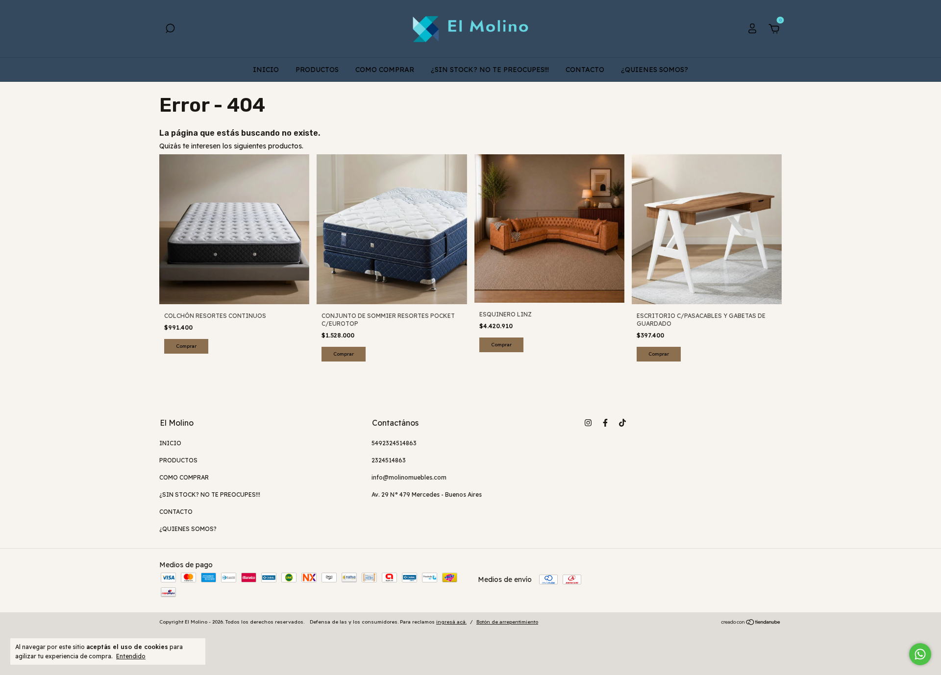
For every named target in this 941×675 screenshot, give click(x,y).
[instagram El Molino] (588, 423)
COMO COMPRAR (384, 69)
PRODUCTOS (317, 69)
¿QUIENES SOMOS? (654, 69)
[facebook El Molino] (605, 423)
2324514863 (388, 460)
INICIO (266, 69)
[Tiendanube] (751, 623)
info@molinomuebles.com (408, 477)
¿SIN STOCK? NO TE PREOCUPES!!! (490, 69)
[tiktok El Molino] (622, 423)
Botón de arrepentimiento (507, 622)
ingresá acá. (451, 622)
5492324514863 (394, 443)
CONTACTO (585, 69)
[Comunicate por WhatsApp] (920, 654)
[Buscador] (170, 30)
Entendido (131, 656)
